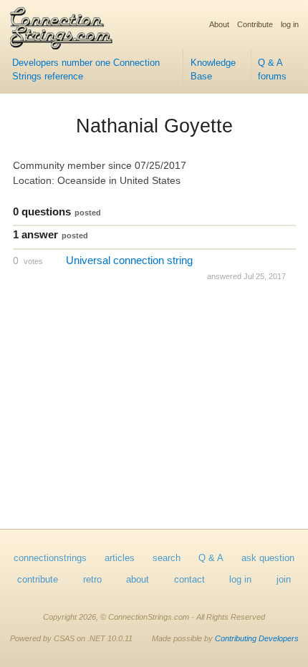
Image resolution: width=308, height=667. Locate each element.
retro (92, 580)
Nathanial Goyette (154, 126)
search (167, 558)
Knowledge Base (213, 70)
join (283, 580)
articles (120, 558)
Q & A (210, 558)
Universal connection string (129, 260)
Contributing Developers (257, 638)
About (219, 24)
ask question (267, 558)
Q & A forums (272, 70)
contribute (37, 580)
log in (290, 24)
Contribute (255, 24)
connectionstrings (50, 558)
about (137, 580)
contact (189, 580)
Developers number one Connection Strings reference (86, 70)
